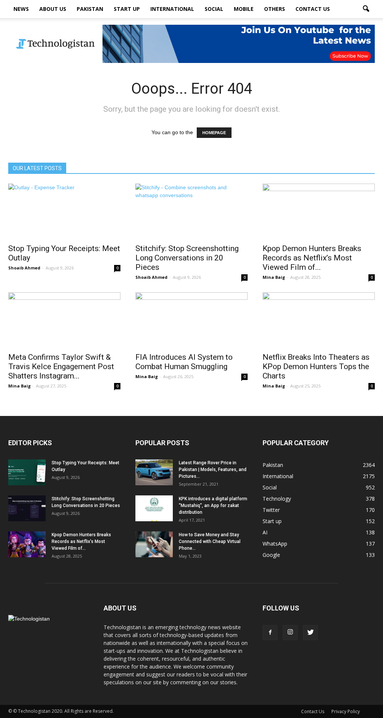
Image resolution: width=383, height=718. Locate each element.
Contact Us (312, 8)
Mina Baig (274, 277)
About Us (52, 8)
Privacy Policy (345, 711)
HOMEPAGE (214, 132)
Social (214, 8)
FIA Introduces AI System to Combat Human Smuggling (184, 362)
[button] (366, 9)
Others (274, 8)
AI (265, 532)
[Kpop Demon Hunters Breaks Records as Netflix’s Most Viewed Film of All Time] (319, 211)
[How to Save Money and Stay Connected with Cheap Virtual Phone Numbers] (154, 544)
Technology (277, 498)
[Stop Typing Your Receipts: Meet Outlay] (64, 211)
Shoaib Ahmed (24, 268)
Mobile (244, 8)
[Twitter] (310, 632)
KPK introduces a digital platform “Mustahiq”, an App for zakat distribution (213, 505)
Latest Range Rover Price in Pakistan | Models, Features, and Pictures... (212, 469)
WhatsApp (275, 543)
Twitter (271, 509)
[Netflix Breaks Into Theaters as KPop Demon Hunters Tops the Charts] (319, 320)
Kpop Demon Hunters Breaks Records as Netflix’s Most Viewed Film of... (312, 258)
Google (271, 554)
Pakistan (90, 8)
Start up (127, 8)
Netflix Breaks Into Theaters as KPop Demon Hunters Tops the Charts (316, 366)
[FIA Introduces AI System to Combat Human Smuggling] (191, 320)
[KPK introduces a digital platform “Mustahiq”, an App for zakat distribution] (154, 508)
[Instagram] (290, 632)
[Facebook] (270, 632)
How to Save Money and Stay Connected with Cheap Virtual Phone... (209, 541)
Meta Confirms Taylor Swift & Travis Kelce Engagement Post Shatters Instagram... (61, 366)
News (21, 8)
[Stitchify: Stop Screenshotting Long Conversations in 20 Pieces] (191, 211)
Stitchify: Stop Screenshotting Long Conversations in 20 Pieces (187, 258)
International (172, 8)
